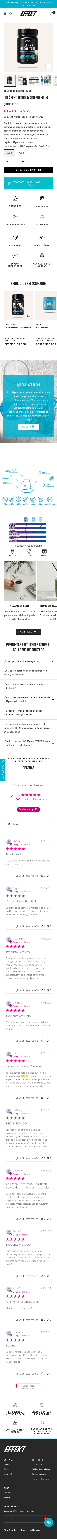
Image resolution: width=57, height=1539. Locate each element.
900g (21, 153)
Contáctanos (37, 1464)
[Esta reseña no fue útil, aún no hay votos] (48, 926)
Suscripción (8, 1474)
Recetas (7, 1498)
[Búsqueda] (10, 13)
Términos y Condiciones (41, 1479)
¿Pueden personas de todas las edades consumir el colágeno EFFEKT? (23, 713)
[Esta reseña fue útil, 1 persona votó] (42, 1040)
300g (9, 153)
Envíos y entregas (39, 1474)
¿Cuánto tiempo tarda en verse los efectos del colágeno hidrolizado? (27, 699)
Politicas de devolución (41, 1469)
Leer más (28, 426)
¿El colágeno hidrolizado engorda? (21, 661)
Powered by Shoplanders (32, 1530)
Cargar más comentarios (28, 1386)
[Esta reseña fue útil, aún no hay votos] (42, 875)
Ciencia (7, 1493)
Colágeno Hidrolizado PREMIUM (18, 327)
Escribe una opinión (28, 809)
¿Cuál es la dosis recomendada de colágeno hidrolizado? (26, 686)
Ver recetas (28, 631)
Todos (6, 1464)
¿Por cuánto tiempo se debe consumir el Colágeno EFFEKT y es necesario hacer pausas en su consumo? (27, 728)
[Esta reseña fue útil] (42, 926)
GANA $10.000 (3, 772)
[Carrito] (51, 13)
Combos (7, 1469)
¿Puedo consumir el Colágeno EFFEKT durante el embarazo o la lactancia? (27, 743)
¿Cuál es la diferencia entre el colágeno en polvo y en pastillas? (25, 673)
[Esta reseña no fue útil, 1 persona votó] (48, 875)
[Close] (3, 761)
